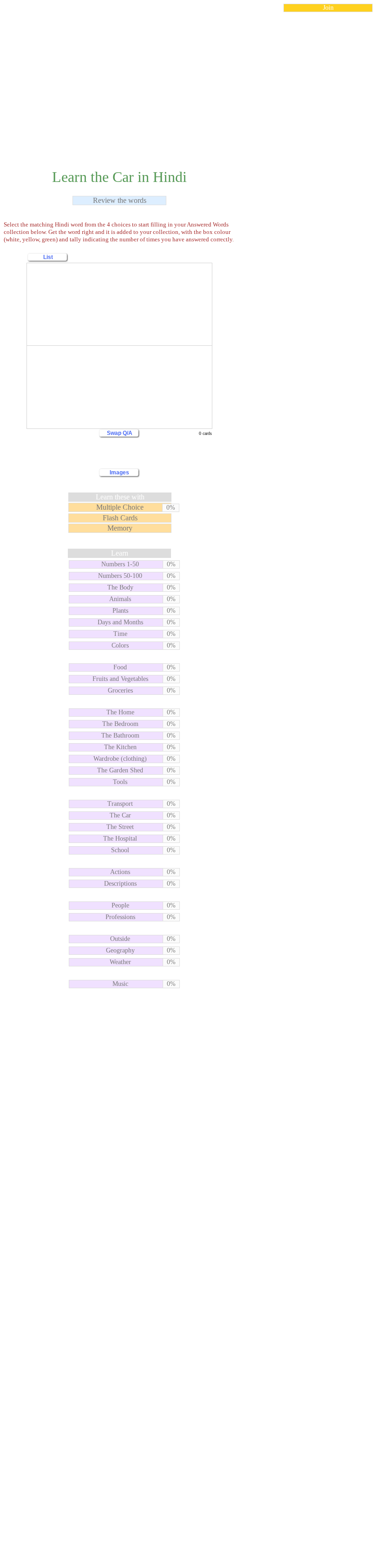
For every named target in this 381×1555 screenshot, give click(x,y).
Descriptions (120, 883)
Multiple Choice (120, 507)
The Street (120, 826)
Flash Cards (120, 518)
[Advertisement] (190, 85)
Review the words (119, 200)
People (120, 905)
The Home (120, 712)
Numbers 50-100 (120, 575)
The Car (120, 815)
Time (120, 633)
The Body (120, 587)
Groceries (120, 690)
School (120, 850)
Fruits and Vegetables (120, 678)
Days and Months (120, 622)
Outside (120, 938)
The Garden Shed (120, 770)
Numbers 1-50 (120, 564)
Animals (120, 599)
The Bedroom (120, 723)
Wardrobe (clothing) (120, 758)
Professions (120, 917)
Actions (120, 871)
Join (328, 7)
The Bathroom (120, 735)
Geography (120, 950)
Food (120, 667)
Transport (120, 803)
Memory (119, 528)
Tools (120, 781)
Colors (120, 645)
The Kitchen (120, 747)
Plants (120, 610)
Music (120, 983)
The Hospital (120, 838)
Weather (120, 962)
